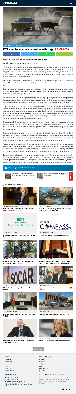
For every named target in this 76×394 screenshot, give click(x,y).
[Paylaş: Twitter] (29, 54)
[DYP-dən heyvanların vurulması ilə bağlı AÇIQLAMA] (38, 25)
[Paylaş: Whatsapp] (46, 54)
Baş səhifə (8, 359)
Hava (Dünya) (43, 368)
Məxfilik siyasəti (9, 370)
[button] (64, 54)
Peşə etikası (8, 364)
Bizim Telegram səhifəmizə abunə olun (21, 168)
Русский (42, 362)
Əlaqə (6, 366)
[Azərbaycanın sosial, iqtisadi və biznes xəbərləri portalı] (10, 3)
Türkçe (41, 364)
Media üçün (8, 368)
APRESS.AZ (47, 374)
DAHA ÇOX (38, 349)
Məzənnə (42, 370)
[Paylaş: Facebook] (11, 54)
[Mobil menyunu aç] (71, 3)
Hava (41, 366)
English (41, 359)
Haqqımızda (8, 362)
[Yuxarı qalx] (70, 388)
